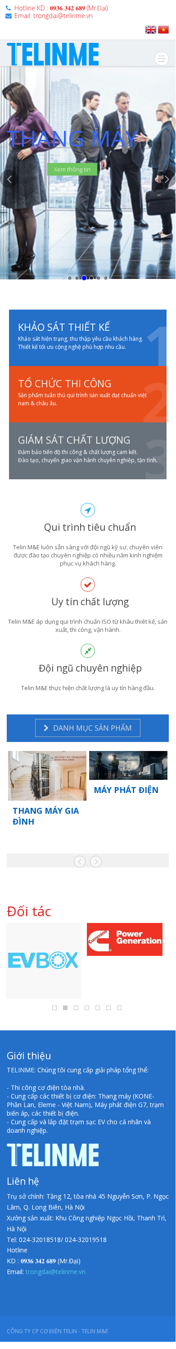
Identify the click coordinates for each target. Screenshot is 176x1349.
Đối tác (29, 911)
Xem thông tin (72, 169)
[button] (9, 231)
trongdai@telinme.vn (56, 1271)
